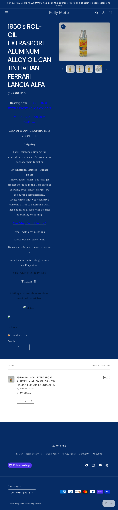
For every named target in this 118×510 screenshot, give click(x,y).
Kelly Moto (19, 503)
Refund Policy (52, 453)
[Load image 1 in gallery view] (70, 69)
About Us (97, 453)
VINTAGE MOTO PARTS (29, 272)
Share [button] (14, 327)
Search (19, 453)
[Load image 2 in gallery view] (80, 69)
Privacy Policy (69, 453)
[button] (6, 12)
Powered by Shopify (33, 503)
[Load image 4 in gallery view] (98, 69)
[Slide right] (107, 69)
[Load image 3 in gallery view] (89, 69)
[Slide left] (62, 69)
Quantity (11, 341)
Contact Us (84, 453)
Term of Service (34, 453)
